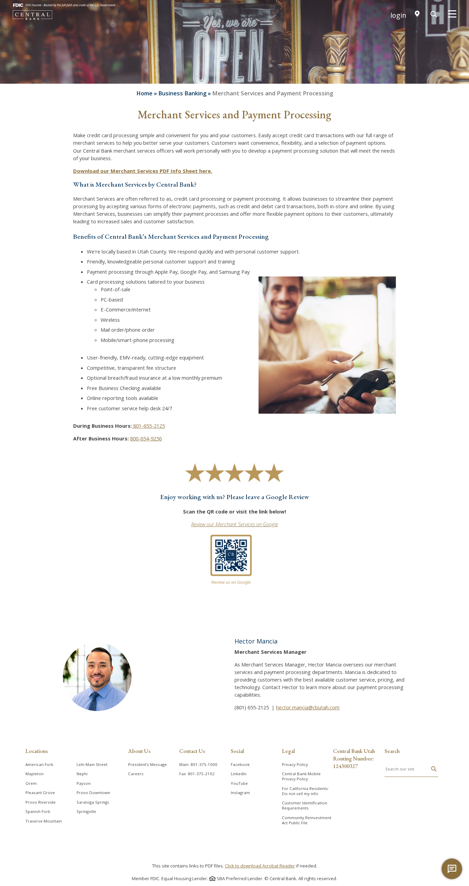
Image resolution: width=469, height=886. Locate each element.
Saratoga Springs (93, 802)
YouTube (239, 783)
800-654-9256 (146, 438)
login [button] (398, 15)
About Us (139, 751)
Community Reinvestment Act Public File (306, 820)
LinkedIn (239, 773)
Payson (84, 783)
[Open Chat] (452, 869)
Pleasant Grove (40, 792)
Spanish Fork (37, 811)
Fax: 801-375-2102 (197, 773)
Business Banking (182, 93)
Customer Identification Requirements (304, 805)
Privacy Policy (295, 764)
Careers (136, 773)
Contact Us (192, 751)
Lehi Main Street (92, 764)
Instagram (240, 792)
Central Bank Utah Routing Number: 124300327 (354, 758)
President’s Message (147, 764)
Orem (31, 783)
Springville (86, 811)
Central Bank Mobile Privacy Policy (301, 776)
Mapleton (34, 773)
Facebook (240, 764)
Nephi (82, 773)
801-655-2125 (148, 425)
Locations (36, 751)
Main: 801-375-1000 (198, 764)
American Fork (39, 764)
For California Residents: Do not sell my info (305, 791)
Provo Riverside (40, 802)
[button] (434, 769)
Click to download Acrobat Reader (260, 866)
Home (144, 93)
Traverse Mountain (43, 821)
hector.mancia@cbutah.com (308, 707)
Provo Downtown (93, 792)
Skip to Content (234, 8)
